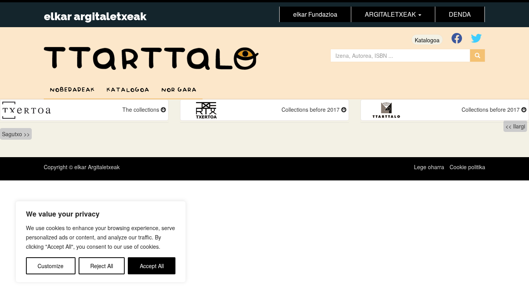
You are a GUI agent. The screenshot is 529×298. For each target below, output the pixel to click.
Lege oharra (429, 167)
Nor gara (179, 90)
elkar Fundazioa (315, 14)
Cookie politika (467, 167)
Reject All (101, 266)
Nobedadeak (72, 90)
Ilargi (519, 126)
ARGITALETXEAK (391, 14)
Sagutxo (12, 134)
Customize (51, 266)
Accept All (152, 266)
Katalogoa (427, 40)
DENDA (460, 14)
